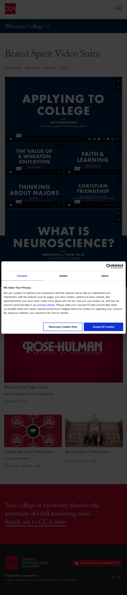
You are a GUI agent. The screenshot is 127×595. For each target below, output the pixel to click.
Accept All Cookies (103, 326)
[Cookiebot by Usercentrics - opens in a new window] (108, 266)
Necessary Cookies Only (63, 326)
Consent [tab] (22, 275)
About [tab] (105, 275)
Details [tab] (64, 275)
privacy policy (46, 304)
